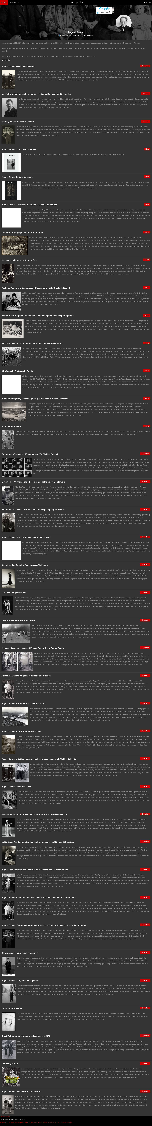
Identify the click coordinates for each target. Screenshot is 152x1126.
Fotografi (27, 1122)
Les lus (12, 2)
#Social (91, 35)
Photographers (13, 1122)
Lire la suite (6, 60)
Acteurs (57, 1122)
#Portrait (86, 35)
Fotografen (34, 1122)
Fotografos (21, 1122)
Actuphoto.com (5, 1116)
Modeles (69, 1122)
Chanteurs (63, 1122)
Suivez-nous (22, 1119)
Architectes (51, 1122)
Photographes (4, 1122)
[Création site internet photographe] (105, 13)
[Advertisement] (66, 18)
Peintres (40, 1122)
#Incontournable (73, 35)
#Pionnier (81, 35)
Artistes (45, 1122)
